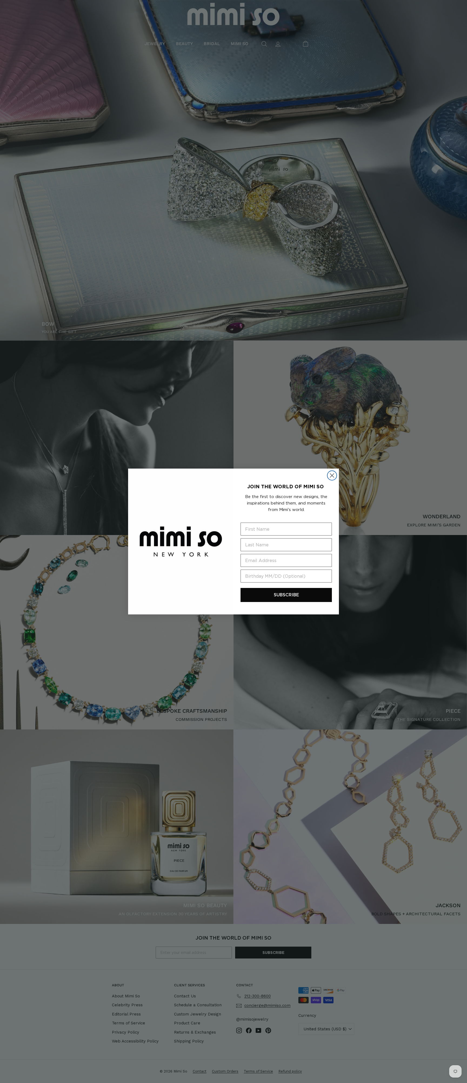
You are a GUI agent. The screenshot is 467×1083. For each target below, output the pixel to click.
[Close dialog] (332, 475)
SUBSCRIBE (286, 594)
